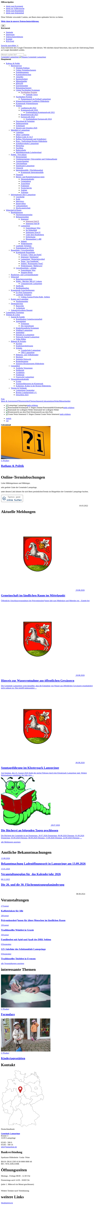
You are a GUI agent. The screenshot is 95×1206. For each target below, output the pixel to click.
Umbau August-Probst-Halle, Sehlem (35, 297)
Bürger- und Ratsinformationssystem (30, 177)
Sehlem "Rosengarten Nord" (32, 263)
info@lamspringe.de (9, 1147)
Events (18, 381)
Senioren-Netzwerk (23, 359)
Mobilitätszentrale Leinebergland (28, 152)
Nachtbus (19, 148)
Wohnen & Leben (13, 315)
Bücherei (19, 357)
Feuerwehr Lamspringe (25, 377)
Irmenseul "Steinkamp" (30, 257)
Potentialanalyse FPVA (25, 248)
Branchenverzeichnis (24, 279)
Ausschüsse (25, 183)
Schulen (19, 348)
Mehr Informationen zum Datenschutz (16, 52)
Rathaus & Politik (13, 63)
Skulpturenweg (7, 1203)
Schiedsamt (20, 126)
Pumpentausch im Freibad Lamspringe (36, 99)
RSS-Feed (10, 41)
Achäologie (20, 308)
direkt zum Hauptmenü (15, 11)
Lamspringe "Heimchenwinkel (33, 259)
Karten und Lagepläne (19, 299)
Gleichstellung (21, 163)
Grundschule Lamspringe (31, 350)
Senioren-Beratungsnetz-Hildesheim (30, 364)
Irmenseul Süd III (32, 223)
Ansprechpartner (22, 161)
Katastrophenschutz (23, 74)
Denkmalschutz (17, 304)
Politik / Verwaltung (18, 155)
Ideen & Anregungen (9, 401)
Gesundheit (15, 366)
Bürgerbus (20, 146)
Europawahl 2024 (28, 117)
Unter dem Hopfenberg (35, 235)
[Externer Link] (12, 501)
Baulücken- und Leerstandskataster (24, 275)
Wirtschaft (15, 277)
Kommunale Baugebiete (25, 252)
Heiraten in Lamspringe (25, 335)
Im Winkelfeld (31, 230)
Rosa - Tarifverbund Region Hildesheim (31, 141)
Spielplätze (20, 332)
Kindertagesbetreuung (24, 346)
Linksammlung (22, 206)
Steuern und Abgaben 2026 (26, 128)
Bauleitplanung (17, 212)
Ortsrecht (19, 168)
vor (7, 421)
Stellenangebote (22, 123)
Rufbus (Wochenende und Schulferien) (31, 139)
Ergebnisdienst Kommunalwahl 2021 (40, 112)
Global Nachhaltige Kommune (28, 90)
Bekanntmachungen (23, 88)
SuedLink (20, 286)
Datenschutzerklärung (14, 37)
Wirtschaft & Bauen (13, 210)
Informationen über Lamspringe (23, 195)
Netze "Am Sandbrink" (30, 261)
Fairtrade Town (32, 95)
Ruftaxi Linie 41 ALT (24, 137)
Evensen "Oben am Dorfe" (31, 255)
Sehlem (24, 241)
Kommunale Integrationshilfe (32, 172)
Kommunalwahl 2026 (29, 110)
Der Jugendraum (27, 326)
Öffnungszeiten (23, 401)
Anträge (24, 190)
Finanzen (19, 175)
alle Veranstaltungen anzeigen (12, 963)
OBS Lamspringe (28, 352)
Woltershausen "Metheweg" (32, 266)
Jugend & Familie (18, 317)
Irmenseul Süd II (32, 221)
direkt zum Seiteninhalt (15, 13)
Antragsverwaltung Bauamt (21, 310)
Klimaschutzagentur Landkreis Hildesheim (32, 101)
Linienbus (20, 132)
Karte (18, 199)
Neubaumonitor (22, 301)
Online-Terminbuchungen (26, 70)
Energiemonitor (22, 86)
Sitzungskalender (27, 179)
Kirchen (19, 344)
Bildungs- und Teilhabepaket (27, 355)
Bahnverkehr (21, 150)
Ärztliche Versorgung (24, 368)
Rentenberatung (22, 361)
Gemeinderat (26, 181)
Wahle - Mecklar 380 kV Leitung (29, 281)
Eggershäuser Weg (33, 228)
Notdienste (20, 375)
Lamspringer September (25, 390)
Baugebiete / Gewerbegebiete (22, 250)
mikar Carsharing (22, 135)
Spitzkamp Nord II (33, 232)
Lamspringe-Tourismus (15, 312)
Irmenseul (24, 219)
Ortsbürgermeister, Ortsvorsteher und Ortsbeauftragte (36, 159)
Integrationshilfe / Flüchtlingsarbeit (29, 170)
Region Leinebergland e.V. (26, 392)
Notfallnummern (22, 72)
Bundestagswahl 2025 (29, 115)
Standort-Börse (27, 272)
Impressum (10, 34)
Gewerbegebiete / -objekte (26, 268)
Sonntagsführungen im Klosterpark (29, 384)
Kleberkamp (30, 237)
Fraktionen (25, 186)
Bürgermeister (21, 157)
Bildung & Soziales (18, 341)
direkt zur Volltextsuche (15, 8)
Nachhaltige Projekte (29, 92)
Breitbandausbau (22, 288)
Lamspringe (25, 226)
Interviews (20, 201)
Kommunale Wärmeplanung (27, 103)
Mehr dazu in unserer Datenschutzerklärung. (20, 21)
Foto (3, 399)
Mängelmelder (21, 81)
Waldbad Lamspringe (24, 330)
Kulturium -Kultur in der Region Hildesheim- (33, 386)
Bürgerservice (16, 66)
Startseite (9, 32)
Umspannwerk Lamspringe (31, 284)
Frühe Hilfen (21, 339)
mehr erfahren (32, 405)
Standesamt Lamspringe (25, 166)
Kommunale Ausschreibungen (23, 290)
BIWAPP (19, 83)
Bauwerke (20, 306)
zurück (8, 418)
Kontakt (9, 39)
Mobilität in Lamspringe (20, 130)
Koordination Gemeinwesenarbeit (29, 319)
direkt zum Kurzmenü (14, 6)
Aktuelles (19, 77)
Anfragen (24, 192)
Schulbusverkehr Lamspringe (27, 143)
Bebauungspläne (22, 217)
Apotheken (20, 372)
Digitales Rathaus (23, 68)
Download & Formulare (25, 121)
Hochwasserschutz (23, 208)
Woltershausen (26, 243)
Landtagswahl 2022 (28, 108)
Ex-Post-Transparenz (24, 292)
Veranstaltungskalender (20, 379)
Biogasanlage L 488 (33, 239)
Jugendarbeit (21, 321)
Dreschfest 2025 (22, 395)
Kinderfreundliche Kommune (27, 328)
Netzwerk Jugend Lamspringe (27, 337)
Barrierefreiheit (22, 79)
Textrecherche (26, 188)
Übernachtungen (35, 401)
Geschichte (20, 197)
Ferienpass (25, 324)
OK (3, 26)
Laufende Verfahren (23, 246)
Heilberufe (20, 370)
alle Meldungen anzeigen (11, 842)
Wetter (56, 401)
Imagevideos (21, 203)
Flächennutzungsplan (24, 215)
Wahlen (19, 106)
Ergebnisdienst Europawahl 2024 (39, 119)
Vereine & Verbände (19, 388)
